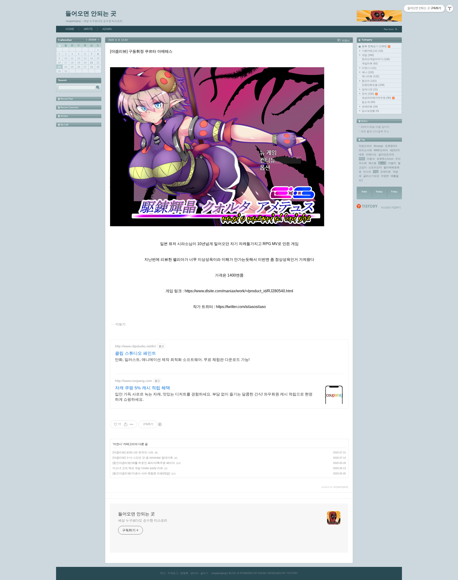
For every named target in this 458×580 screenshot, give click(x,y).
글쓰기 (204, 573)
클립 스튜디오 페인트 (135, 353)
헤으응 (372, 163)
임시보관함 (370, 110)
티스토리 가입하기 (391, 207)
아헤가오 (371, 154)
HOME (70, 29)
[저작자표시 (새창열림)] (159, 424)
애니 (368, 72)
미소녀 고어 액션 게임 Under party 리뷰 (138, 468)
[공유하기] (126, 424)
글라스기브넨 (371, 176)
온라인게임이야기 (376, 59)
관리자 (194, 573)
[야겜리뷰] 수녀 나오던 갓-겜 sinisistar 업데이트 (143, 457)
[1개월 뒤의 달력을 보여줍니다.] (98, 39)
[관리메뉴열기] (449, 8)
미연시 (369, 68)
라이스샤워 (365, 150)
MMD (362, 158)
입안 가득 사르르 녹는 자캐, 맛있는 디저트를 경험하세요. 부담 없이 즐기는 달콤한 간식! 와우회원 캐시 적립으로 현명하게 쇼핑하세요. (213, 396)
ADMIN (107, 29)
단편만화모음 (373, 84)
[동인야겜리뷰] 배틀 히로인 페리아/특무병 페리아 (144, 463)
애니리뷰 (370, 76)
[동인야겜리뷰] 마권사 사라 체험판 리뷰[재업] (141, 473)
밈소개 (368, 102)
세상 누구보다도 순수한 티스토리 (142, 520)
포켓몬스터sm (385, 158)
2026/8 (92, 39)
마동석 (371, 158)
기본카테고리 (372, 50)
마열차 (392, 163)
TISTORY (292, 573)
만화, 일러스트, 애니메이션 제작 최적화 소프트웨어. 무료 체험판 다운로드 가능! (182, 360)
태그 (163, 573)
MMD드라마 (381, 150)
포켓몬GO (391, 145)
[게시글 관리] (132, 424)
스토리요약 (375, 167)
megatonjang (218, 573)
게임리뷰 (370, 63)
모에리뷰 (370, 106)
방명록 (184, 573)
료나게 (382, 163)
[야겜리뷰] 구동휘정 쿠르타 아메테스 (141, 51)
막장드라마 (365, 145)
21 (91, 62)
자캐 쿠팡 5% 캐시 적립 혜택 (142, 387)
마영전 (385, 176)
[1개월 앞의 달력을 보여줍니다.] (87, 39)
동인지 (369, 80)
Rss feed (389, 29)
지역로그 (173, 573)
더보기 (120, 324)
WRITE (88, 29)
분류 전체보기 (374, 46)
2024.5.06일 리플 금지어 (375, 126)
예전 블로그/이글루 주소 (375, 131)
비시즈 (367, 171)
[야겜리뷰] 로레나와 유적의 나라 (133, 452)
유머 (368, 93)
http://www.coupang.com (133, 381)
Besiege (378, 145)
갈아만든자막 (386, 154)
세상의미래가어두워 (376, 97)
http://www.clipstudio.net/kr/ (135, 346)
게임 (368, 55)
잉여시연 (370, 89)
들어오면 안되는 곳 (90, 13)
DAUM (262, 573)
